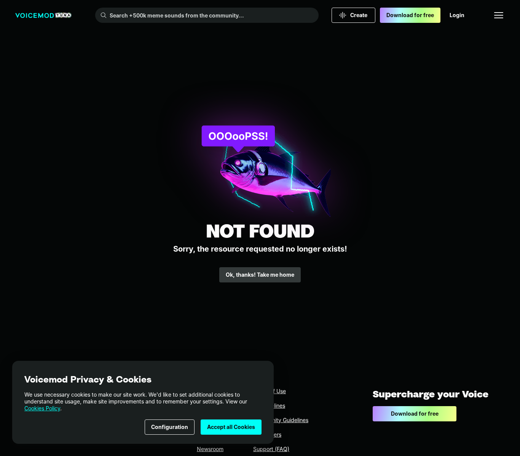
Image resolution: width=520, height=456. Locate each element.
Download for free (410, 15)
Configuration (169, 427)
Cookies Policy (42, 408)
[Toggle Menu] (499, 15)
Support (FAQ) (271, 449)
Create (358, 15)
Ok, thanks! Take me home (260, 274)
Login (457, 15)
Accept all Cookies (231, 427)
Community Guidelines (280, 420)
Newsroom (210, 449)
